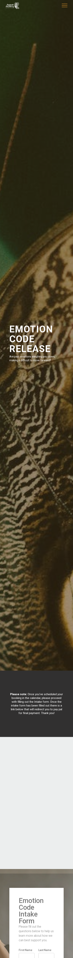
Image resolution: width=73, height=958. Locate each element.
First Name (25, 950)
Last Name (44, 950)
